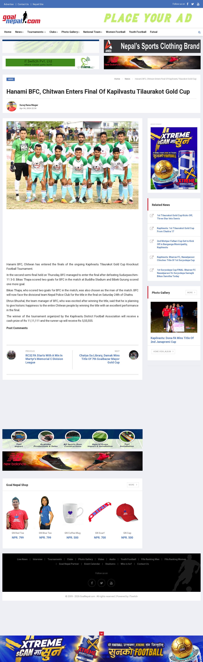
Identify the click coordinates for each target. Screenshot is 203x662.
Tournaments (35, 31)
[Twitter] (192, 4)
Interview (37, 559)
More (132, 485)
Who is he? (126, 564)
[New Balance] (72, 470)
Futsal (153, 31)
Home (7, 31)
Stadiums (110, 564)
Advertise (9, 4)
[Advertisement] (72, 237)
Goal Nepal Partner (69, 564)
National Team (92, 31)
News (18, 31)
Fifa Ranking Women (175, 559)
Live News (22, 559)
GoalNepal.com (21, 18)
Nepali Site (38, 4)
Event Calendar (92, 564)
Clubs (52, 31)
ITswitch (133, 596)
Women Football (115, 31)
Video (101, 559)
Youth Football (137, 31)
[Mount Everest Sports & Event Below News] (72, 448)
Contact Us (23, 4)
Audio (112, 559)
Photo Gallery (70, 31)
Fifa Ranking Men (150, 559)
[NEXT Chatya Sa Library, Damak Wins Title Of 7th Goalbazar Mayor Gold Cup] (107, 368)
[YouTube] (198, 4)
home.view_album (162, 351)
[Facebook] (187, 4)
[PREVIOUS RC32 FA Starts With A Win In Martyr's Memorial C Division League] (38, 368)
